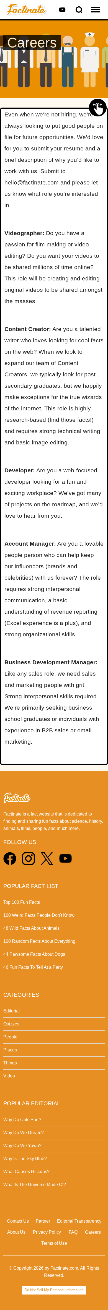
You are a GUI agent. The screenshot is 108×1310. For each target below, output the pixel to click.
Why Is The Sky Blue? (25, 1158)
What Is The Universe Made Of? (34, 1184)
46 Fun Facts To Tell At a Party (33, 967)
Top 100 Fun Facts (21, 902)
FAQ (73, 1232)
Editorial (11, 1011)
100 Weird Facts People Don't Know (38, 915)
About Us (16, 1232)
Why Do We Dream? (23, 1132)
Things (10, 1063)
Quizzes (11, 1024)
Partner (43, 1221)
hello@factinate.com (31, 182)
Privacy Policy (47, 1232)
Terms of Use (54, 1243)
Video (9, 1076)
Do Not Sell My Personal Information (54, 1290)
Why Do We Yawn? (22, 1145)
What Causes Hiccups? (26, 1171)
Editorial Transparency (79, 1221)
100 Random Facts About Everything (39, 941)
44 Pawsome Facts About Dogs (34, 954)
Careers (93, 1232)
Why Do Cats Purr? (22, 1119)
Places (10, 1050)
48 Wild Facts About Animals (31, 928)
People (10, 1037)
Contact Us (18, 1221)
